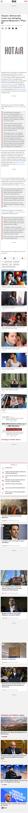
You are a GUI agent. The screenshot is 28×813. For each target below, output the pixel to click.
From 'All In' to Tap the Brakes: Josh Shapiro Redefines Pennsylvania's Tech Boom (13, 685)
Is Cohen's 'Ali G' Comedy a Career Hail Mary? (13, 541)
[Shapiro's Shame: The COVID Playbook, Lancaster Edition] (14, 604)
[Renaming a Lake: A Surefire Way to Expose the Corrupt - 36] (14, 795)
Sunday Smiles (8, 467)
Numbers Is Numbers (9, 659)
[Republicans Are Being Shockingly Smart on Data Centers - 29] (14, 724)
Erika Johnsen (6, 25)
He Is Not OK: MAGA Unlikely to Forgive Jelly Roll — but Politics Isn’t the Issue (14, 781)
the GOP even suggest (18, 106)
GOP (11, 264)
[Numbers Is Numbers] (14, 650)
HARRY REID (16, 264)
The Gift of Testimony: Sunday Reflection (11, 516)
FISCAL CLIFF (5, 264)
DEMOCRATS (16, 261)
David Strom (4, 618)
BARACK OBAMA (8, 261)
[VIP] (25, 1)
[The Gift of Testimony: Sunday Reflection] (14, 507)
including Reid (4, 212)
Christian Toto (5, 545)
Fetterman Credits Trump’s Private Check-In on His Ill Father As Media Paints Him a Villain (14, 757)
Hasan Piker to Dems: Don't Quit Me (13, 483)
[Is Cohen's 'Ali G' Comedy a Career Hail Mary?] (14, 532)
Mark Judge (4, 593)
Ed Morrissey (5, 520)
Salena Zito (4, 690)
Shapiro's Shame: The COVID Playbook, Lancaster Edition (11, 614)
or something (22, 185)
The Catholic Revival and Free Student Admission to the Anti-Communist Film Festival (12, 588)
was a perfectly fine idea (19, 212)
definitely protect (20, 164)
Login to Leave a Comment (14, 429)
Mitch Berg (4, 662)
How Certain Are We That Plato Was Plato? (15, 488)
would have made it (19, 162)
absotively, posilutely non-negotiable (9, 84)
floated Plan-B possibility (20, 89)
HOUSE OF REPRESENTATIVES (8, 266)
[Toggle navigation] (2, 1)
